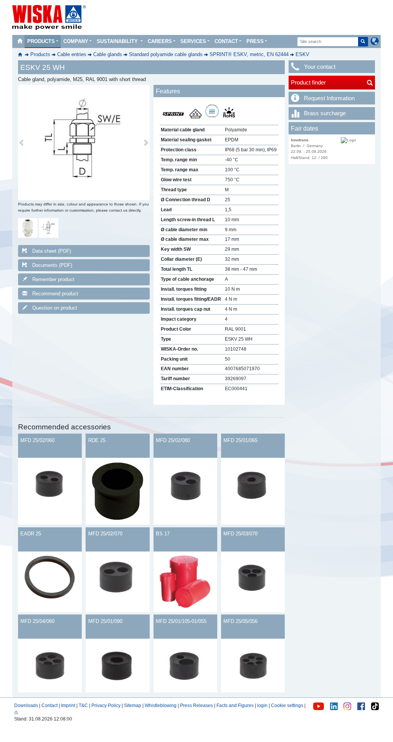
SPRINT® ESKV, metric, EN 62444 (249, 54)
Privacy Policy (106, 705)
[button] (21, 142)
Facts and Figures (235, 705)
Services (193, 41)
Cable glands (107, 54)
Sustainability (118, 41)
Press (255, 41)
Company (75, 41)
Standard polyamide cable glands (166, 54)
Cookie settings (287, 705)
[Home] (20, 41)
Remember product (53, 279)
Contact (226, 41)
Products (41, 41)
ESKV (302, 54)
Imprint (68, 705)
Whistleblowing (161, 705)
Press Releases (196, 705)
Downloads (26, 705)
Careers (160, 41)
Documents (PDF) (52, 265)
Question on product (54, 308)
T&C (83, 705)
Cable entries (71, 54)
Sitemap (132, 705)
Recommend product (55, 293)
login (262, 705)
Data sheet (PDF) (51, 251)
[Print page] (16, 712)
